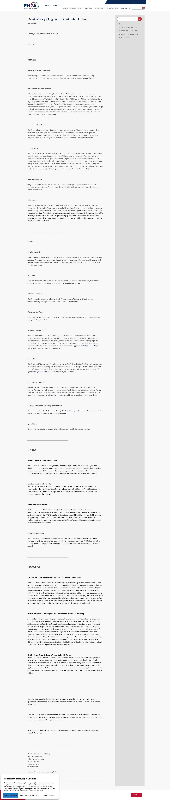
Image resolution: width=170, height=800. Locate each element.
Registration (60, 543)
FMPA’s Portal (72, 138)
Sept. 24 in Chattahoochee (61, 492)
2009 (127, 37)
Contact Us (136, 795)
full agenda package (90, 346)
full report (54, 169)
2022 (137, 28)
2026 (118, 28)
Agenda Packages (69, 8)
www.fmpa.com (32, 767)
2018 (132, 31)
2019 (127, 31)
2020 (123, 31)
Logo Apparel (133, 2)
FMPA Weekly (113, 2)
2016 (118, 34)
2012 (136, 34)
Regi (94, 520)
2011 (118, 37)
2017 (136, 31)
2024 (128, 28)
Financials (88, 8)
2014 (127, 34)
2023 (132, 28)
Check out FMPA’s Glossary (87, 715)
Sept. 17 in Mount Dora (85, 489)
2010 (123, 37)
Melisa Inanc (77, 702)
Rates (79, 8)
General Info (125, 8)
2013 (132, 34)
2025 (123, 28)
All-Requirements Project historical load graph (61, 411)
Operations (99, 8)
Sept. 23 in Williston (42, 492)
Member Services (112, 8)
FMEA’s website (91, 473)
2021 (118, 31)
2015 (123, 34)
